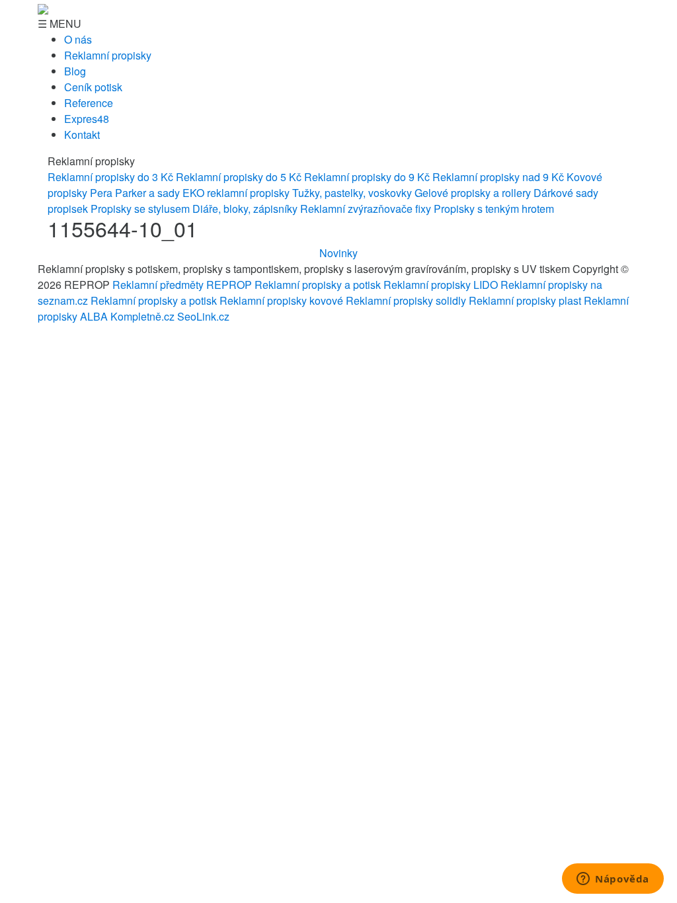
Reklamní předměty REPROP (182, 284)
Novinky (338, 252)
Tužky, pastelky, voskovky (352, 192)
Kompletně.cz (142, 316)
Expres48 (86, 118)
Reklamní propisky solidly (406, 300)
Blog (75, 71)
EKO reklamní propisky (236, 192)
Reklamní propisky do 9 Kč (367, 176)
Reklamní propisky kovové (281, 300)
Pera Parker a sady (135, 192)
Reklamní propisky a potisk (318, 284)
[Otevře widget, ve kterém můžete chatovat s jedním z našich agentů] (613, 879)
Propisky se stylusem (140, 208)
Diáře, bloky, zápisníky (245, 208)
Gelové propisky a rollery (473, 192)
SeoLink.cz (203, 316)
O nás (78, 39)
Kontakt (82, 134)
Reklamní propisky (107, 55)
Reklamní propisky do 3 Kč (110, 176)
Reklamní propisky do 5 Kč (238, 176)
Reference (88, 102)
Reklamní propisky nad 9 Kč (498, 176)
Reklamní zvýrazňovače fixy (365, 208)
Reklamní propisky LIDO (440, 284)
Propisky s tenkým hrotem (494, 208)
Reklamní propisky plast (525, 300)
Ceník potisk (93, 87)
